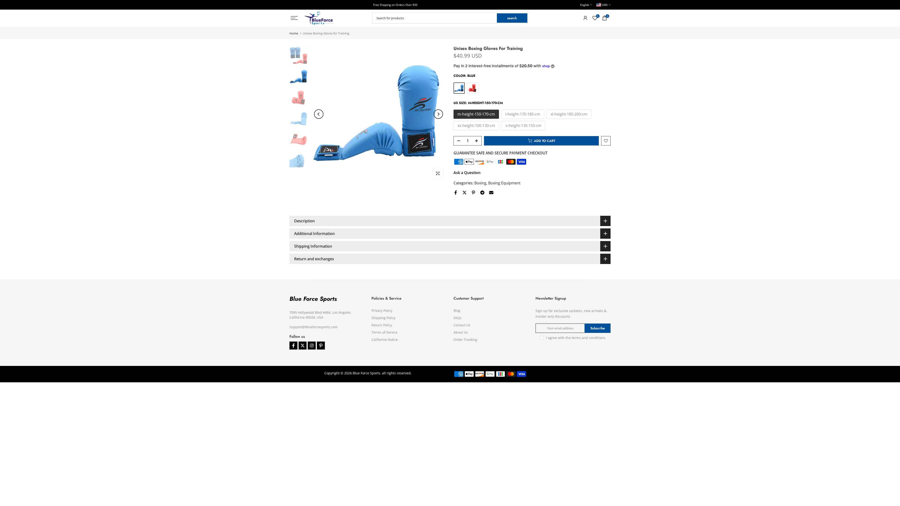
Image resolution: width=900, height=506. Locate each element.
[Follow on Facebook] (293, 346)
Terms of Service (384, 332)
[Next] (438, 114)
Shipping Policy (383, 318)
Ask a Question (467, 172)
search (512, 18)
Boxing (480, 183)
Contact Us (462, 325)
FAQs (457, 318)
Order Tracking (465, 339)
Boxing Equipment (504, 183)
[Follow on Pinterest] (321, 346)
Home (293, 33)
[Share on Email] (491, 192)
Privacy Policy (381, 310)
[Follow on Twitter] (303, 346)
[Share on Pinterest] (473, 192)
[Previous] (318, 114)
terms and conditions (588, 337)
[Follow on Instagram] (312, 346)
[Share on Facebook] (456, 192)
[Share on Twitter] (464, 192)
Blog (457, 310)
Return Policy (381, 325)
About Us (461, 332)
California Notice (384, 339)
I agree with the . (576, 337)
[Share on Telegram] (482, 192)
